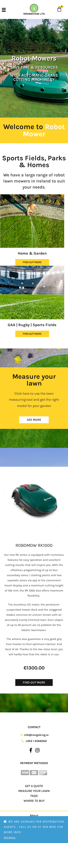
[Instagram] (37, 750)
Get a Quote (34, 786)
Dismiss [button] (10, 837)
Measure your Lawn (34, 791)
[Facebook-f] (31, 750)
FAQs (34, 796)
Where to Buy (34, 800)
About (34, 815)
